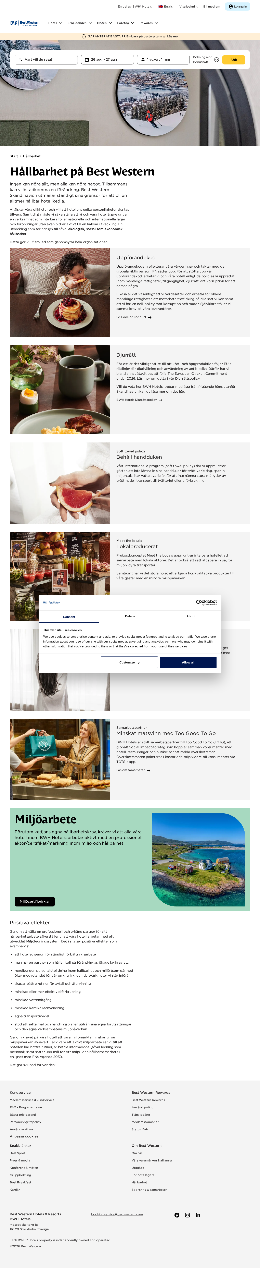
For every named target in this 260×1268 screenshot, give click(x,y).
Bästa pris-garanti (23, 1114)
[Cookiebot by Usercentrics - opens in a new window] (199, 603)
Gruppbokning (20, 1175)
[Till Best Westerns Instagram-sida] (187, 1215)
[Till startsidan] (25, 23)
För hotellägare (143, 1175)
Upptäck (138, 1167)
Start (14, 156)
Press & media (20, 1160)
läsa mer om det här (167, 391)
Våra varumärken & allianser (152, 1160)
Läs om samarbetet (130, 770)
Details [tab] (130, 616)
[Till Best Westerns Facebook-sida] (176, 1215)
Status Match (141, 1129)
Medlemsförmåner (145, 1122)
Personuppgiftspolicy (25, 1122)
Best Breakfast (20, 1182)
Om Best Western (146, 1146)
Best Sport (17, 1153)
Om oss (137, 1153)
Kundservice (20, 1093)
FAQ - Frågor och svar (26, 1107)
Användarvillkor (21, 1129)
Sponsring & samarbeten (149, 1189)
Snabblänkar (20, 1146)
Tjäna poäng (141, 1114)
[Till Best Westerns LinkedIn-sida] (197, 1215)
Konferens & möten (24, 1167)
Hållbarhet (31, 156)
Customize (127, 662)
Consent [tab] (69, 616)
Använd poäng (143, 1107)
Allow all (188, 662)
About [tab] (190, 616)
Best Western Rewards (151, 1093)
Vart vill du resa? (39, 59)
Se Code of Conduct (131, 317)
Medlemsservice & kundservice (32, 1100)
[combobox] (46, 59)
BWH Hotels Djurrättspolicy (136, 399)
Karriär (15, 1189)
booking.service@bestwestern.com (117, 1214)
